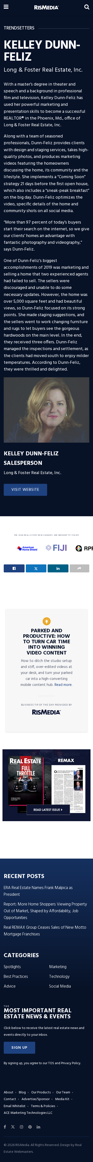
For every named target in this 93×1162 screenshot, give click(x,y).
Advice (10, 986)
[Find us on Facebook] (5, 1127)
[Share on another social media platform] (80, 568)
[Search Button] (86, 7)
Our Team (63, 1092)
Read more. (63, 685)
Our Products (41, 1092)
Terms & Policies (43, 1106)
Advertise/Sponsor (36, 1099)
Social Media (60, 986)
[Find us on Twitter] (13, 1127)
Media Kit (62, 1099)
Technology (59, 976)
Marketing (57, 967)
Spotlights (12, 967)
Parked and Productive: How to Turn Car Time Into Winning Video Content (46, 642)
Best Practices (16, 976)
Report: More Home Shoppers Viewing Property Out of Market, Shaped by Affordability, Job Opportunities (45, 911)
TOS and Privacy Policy (64, 1063)
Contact (10, 1099)
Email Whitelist (15, 1106)
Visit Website (25, 490)
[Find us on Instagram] (21, 1127)
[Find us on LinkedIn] (38, 1127)
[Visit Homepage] (46, 7)
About (8, 1092)
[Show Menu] (6, 7)
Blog (22, 1092)
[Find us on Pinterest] (30, 1127)
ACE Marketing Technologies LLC (28, 1113)
